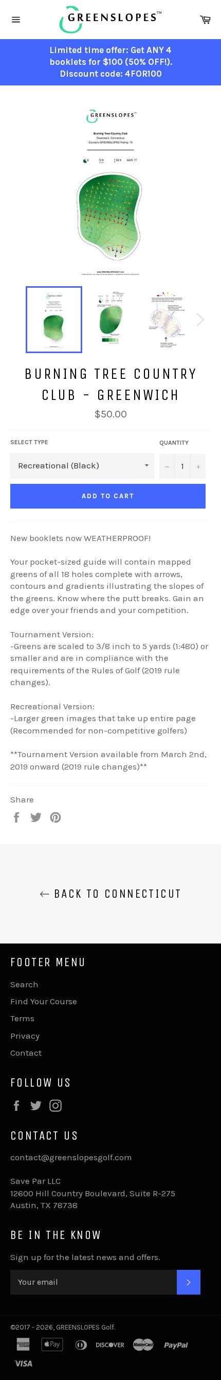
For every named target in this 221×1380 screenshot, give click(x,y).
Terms (22, 1018)
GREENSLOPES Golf (85, 1327)
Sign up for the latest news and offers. (85, 1257)
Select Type (29, 442)
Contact (26, 1052)
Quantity (174, 442)
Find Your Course (43, 1001)
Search (24, 984)
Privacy (25, 1035)
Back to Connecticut (116, 893)
